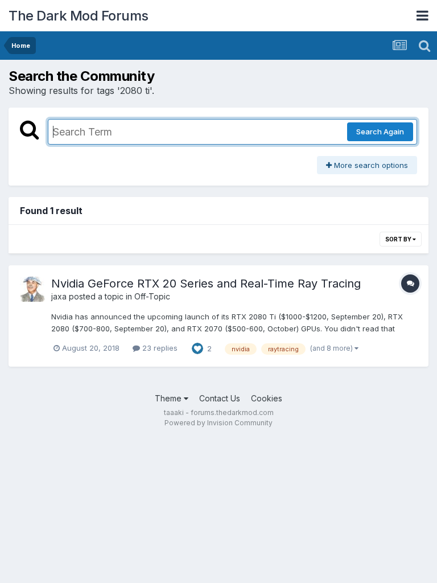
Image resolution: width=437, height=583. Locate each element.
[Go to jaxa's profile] (32, 289)
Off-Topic (152, 296)
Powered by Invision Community (218, 422)
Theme (169, 398)
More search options (370, 165)
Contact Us (219, 398)
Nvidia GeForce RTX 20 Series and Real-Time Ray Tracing (206, 283)
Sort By (399, 239)
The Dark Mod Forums (79, 15)
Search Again (380, 131)
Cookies (266, 398)
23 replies (159, 347)
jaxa (59, 296)
